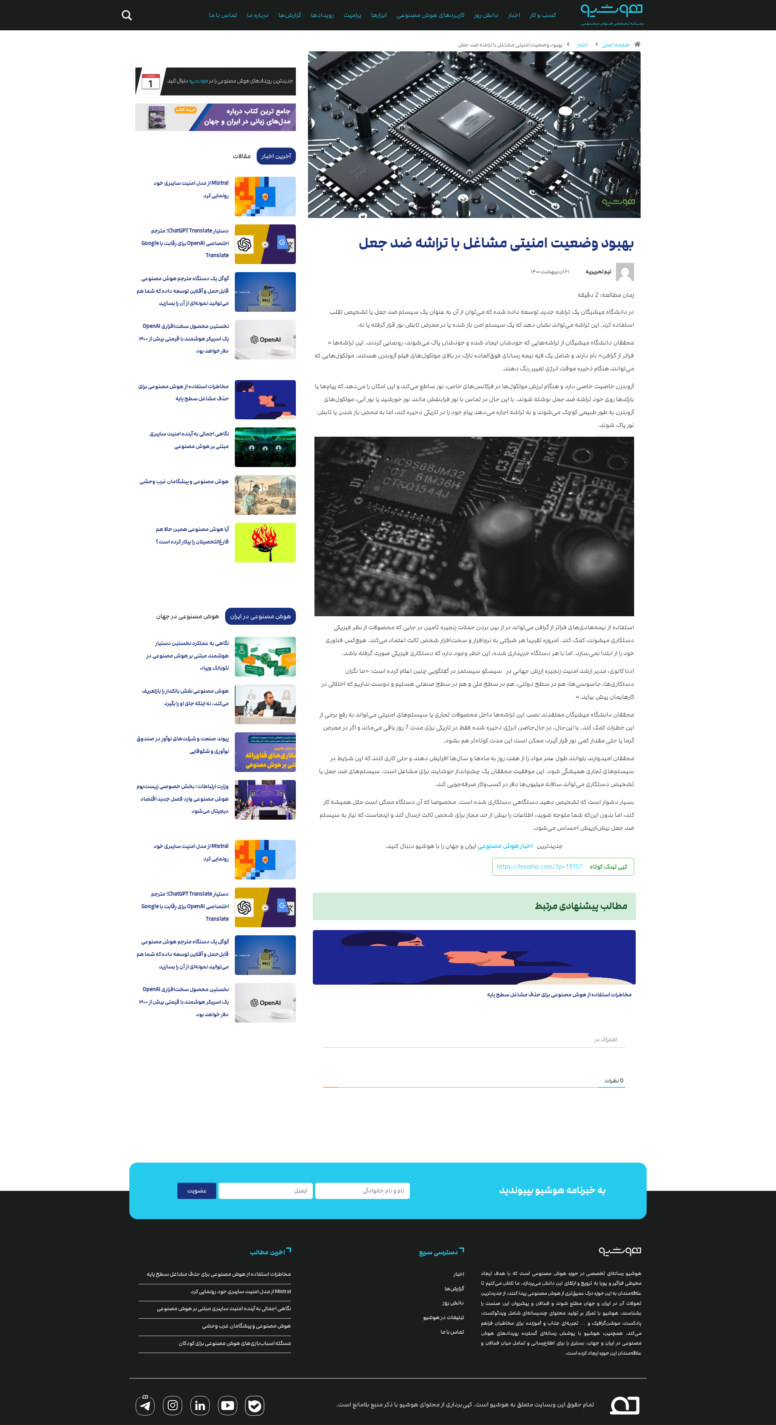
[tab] (276, 156)
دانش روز (486, 15)
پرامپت (352, 15)
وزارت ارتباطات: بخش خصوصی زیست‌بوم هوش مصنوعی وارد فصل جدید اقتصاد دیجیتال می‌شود (183, 798)
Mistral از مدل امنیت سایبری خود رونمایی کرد (241, 1292)
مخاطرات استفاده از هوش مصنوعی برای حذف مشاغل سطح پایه (559, 995)
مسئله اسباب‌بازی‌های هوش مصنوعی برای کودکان (235, 1343)
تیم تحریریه (598, 272)
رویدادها (322, 15)
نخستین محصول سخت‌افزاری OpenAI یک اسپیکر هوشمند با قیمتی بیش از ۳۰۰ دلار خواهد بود (184, 338)
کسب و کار (543, 15)
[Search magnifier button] (125, 15)
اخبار (514, 15)
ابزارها (379, 15)
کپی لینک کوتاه (608, 866)
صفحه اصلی (616, 45)
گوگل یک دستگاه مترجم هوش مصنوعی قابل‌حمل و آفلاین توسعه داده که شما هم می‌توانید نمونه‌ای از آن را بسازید (183, 291)
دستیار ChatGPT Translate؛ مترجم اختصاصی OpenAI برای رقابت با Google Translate (185, 243)
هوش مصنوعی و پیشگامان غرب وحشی (184, 482)
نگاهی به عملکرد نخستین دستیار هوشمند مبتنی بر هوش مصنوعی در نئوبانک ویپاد (187, 655)
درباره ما (258, 15)
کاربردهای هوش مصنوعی (430, 15)
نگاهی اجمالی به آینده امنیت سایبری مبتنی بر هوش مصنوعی (224, 1308)
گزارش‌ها (289, 15)
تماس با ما (223, 15)
